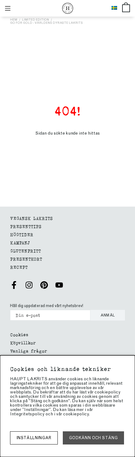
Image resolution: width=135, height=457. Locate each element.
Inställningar (33, 437)
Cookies (19, 334)
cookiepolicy (76, 414)
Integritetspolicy (27, 414)
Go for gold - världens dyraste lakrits (46, 22)
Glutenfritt (25, 250)
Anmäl (107, 315)
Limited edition (35, 19)
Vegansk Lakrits (31, 218)
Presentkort (26, 258)
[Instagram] (29, 285)
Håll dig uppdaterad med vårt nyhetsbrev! (46, 305)
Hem (13, 19)
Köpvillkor (23, 342)
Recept (19, 267)
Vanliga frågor (28, 350)
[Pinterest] (44, 285)
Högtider (21, 234)
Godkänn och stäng (93, 437)
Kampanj (20, 242)
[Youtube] (59, 285)
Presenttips (25, 226)
